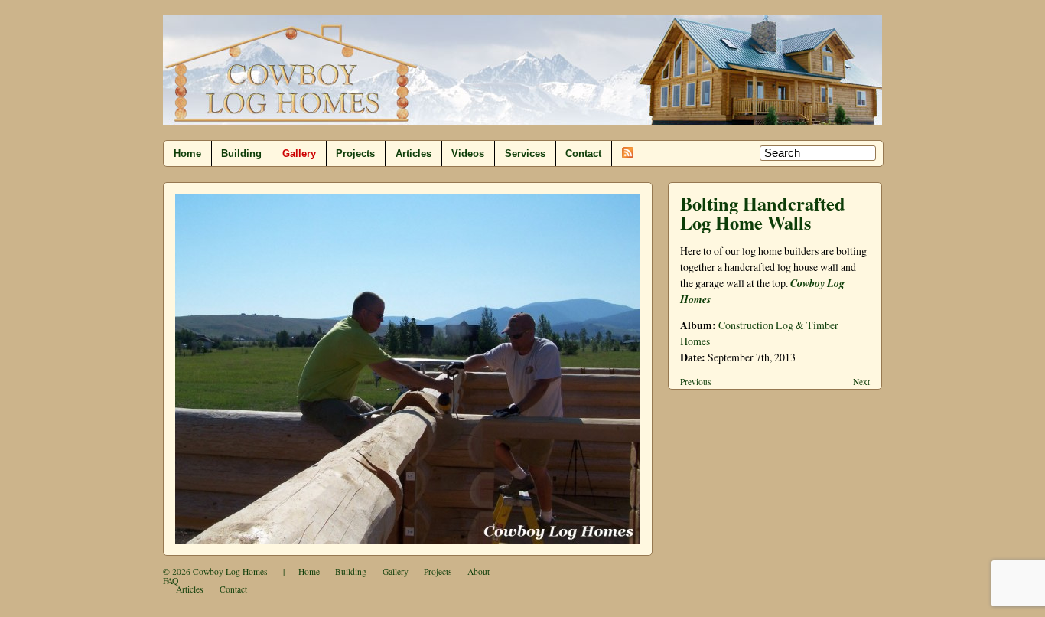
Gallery (299, 153)
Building (241, 153)
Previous (695, 381)
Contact (583, 153)
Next (861, 381)
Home (187, 153)
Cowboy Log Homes (230, 571)
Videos (467, 153)
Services (525, 153)
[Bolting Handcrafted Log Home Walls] (407, 369)
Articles (413, 153)
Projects (355, 153)
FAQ (170, 580)
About (478, 571)
